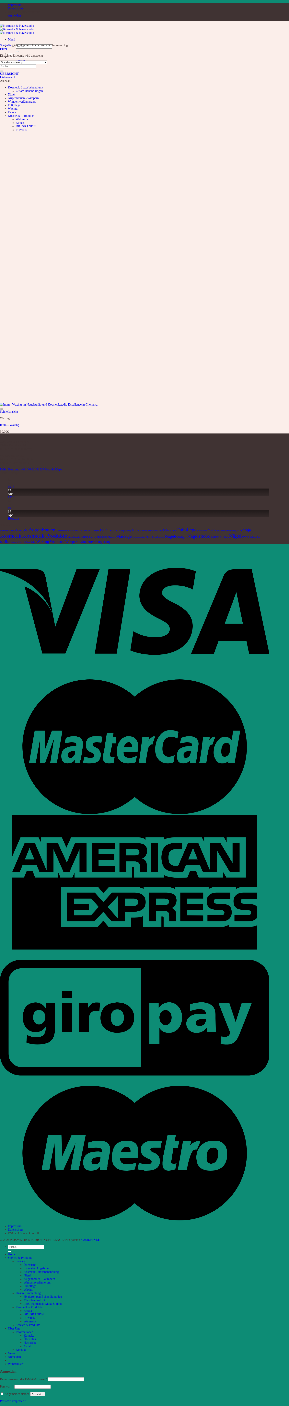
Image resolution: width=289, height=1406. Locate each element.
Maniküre (102, 536)
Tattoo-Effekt (17, 542)
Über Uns (14, 1328)
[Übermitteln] (17, 51)
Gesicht (212, 530)
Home (12, 1254)
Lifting (84, 536)
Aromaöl (22, 530)
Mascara (111, 537)
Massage (124, 536)
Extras (12, 112)
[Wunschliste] (1, 409)
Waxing (12, 108)
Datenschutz (15, 8)
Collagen (95, 531)
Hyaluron (221, 531)
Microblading (32, 1300)
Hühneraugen (232, 531)
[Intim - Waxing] (49, 404)
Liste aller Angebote (36, 1268)
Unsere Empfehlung (28, 1293)
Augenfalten (61, 531)
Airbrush (4, 531)
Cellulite (86, 531)
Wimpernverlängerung (22, 101)
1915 (11, 497)
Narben (215, 536)
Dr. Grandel (109, 530)
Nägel (11, 94)
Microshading (139, 537)
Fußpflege (14, 105)
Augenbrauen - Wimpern (23, 98)
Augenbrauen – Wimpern (39, 1279)
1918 (11, 486)
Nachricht (30, 1342)
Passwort (7, 1386)
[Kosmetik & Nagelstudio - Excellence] (17, 29)
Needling (224, 537)
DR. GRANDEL (26, 126)
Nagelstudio (198, 536)
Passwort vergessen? (13, 1401)
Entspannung (125, 531)
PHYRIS (21, 130)
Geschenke (202, 531)
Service (20, 1261)
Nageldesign (176, 536)
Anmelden (37, 1394)
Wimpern (71, 542)
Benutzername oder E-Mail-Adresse (23, 1379)
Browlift (78, 531)
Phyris (245, 536)
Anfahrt (28, 1346)
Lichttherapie (74, 537)
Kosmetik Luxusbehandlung (25, 87)
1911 (11, 508)
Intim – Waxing (9, 425)
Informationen (24, 1332)
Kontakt (29, 1335)
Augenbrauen (42, 529)
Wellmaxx (22, 119)
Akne (12, 530)
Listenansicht (8, 77)
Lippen (92, 537)
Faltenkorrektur (155, 531)
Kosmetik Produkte (44, 536)
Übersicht (30, 1264)
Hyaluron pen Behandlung (40, 1296)
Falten (144, 531)
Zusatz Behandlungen (29, 91)
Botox (71, 531)
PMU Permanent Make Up (40, 1303)
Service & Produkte (20, 1257)
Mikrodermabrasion (155, 537)
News (11, 1353)
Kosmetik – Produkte (29, 1307)
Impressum (14, 4)
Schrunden (255, 537)
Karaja (20, 122)
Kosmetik (10, 536)
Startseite (5, 45)
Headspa (13, 518)
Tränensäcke (29, 542)
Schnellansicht (9, 411)
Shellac (5, 542)
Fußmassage (169, 530)
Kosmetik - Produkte (21, 115)
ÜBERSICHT (9, 73)
